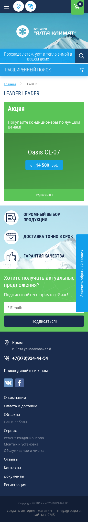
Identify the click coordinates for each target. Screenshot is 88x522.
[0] (76, 6)
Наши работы (15, 421)
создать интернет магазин (29, 510)
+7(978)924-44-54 (30, 358)
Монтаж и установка (21, 444)
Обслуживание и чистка (24, 450)
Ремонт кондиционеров (24, 438)
